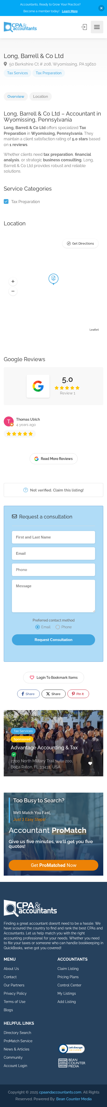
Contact (10, 977)
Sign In (84, 27)
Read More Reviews (57, 459)
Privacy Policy (15, 993)
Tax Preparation (48, 73)
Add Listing (66, 1002)
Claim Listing (68, 969)
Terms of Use (14, 1002)
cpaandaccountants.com (60, 1092)
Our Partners (14, 985)
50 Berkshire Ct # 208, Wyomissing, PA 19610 (52, 64)
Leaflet (94, 329)
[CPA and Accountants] (20, 27)
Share (30, 694)
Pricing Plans (68, 977)
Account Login (15, 1066)
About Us (11, 969)
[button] (13, 281)
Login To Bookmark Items (57, 678)
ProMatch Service (18, 1041)
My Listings (66, 993)
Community (13, 1057)
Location (40, 96)
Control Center (69, 985)
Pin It (80, 694)
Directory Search (17, 1033)
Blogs (8, 1010)
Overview (15, 96)
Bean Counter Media (74, 1099)
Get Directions (83, 243)
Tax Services (17, 73)
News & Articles (16, 1049)
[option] (53, 747)
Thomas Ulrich (28, 419)
